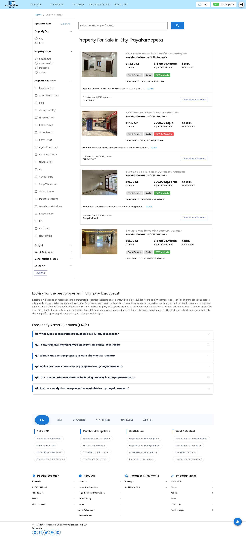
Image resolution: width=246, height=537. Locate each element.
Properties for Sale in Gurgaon (51, 459)
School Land (46, 132)
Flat (41, 169)
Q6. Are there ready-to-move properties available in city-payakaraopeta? (82, 388)
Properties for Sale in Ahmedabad (191, 438)
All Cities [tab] (148, 419)
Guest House (46, 176)
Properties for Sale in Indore (188, 459)
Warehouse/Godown (50, 206)
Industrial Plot (46, 88)
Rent (41, 43)
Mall (41, 102)
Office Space (46, 191)
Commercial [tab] (79, 419)
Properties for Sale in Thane (95, 452)
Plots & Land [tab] (126, 419)
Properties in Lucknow (186, 452)
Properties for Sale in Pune (95, 459)
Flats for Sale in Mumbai (94, 445)
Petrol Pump (46, 125)
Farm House (46, 139)
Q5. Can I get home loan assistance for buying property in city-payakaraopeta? (85, 377)
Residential (45, 58)
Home (39, 14)
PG (40, 221)
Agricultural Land (48, 147)
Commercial (46, 63)
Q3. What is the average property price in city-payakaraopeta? (75, 355)
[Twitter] (46, 532)
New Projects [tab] (103, 419)
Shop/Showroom (48, 184)
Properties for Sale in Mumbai (96, 438)
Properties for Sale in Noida (49, 452)
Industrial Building (48, 199)
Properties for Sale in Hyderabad (144, 445)
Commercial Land (49, 95)
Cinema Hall (46, 162)
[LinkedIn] (58, 532)
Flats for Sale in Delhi (46, 445)
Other (42, 72)
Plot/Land (44, 228)
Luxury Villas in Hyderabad (141, 459)
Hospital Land (46, 117)
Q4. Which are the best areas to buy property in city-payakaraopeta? (79, 366)
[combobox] (123, 26)
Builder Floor (46, 213)
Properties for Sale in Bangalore (144, 438)
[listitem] (53, 481)
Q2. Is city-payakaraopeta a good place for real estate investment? (78, 344)
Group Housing (47, 110)
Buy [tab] (42, 419)
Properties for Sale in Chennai (143, 452)
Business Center (48, 154)
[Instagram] (41, 532)
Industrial (44, 68)
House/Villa (45, 236)
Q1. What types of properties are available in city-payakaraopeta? (77, 334)
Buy (41, 38)
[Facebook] (35, 532)
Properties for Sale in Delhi (49, 438)
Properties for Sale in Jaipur (188, 445)
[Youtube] (52, 532)
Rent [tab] (59, 419)
